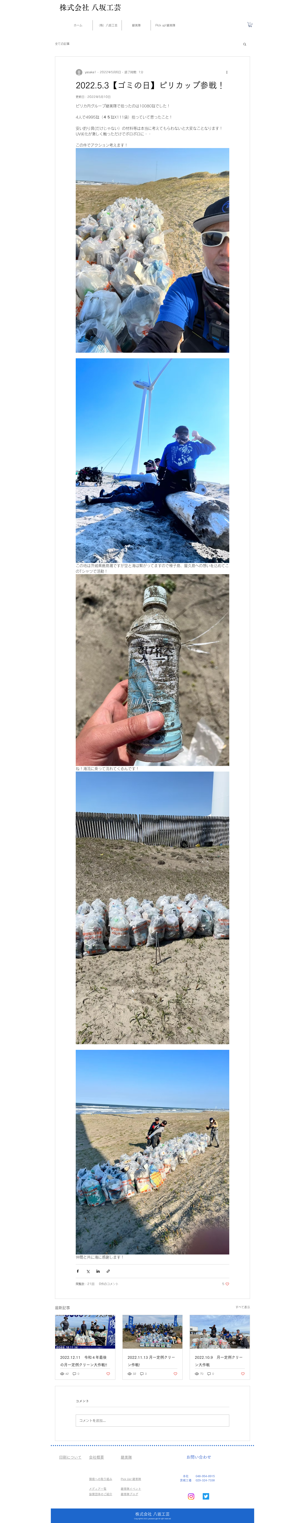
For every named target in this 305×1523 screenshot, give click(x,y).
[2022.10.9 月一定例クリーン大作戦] (220, 1332)
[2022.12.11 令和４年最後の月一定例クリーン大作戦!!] (85, 1332)
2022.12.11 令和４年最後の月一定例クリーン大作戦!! (83, 1361)
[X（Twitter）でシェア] (88, 1271)
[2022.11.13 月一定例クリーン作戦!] (153, 1332)
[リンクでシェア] (108, 1271)
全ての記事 (62, 43)
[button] (250, 24)
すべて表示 (242, 1307)
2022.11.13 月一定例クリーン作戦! (151, 1361)
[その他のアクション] (226, 72)
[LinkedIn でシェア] (98, 1271)
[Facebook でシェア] (78, 1271)
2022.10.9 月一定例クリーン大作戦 (219, 1361)
